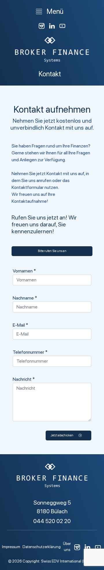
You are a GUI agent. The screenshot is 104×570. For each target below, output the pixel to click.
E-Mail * (20, 325)
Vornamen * (24, 271)
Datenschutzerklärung (42, 546)
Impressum (11, 546)
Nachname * (25, 298)
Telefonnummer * (30, 352)
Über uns (67, 546)
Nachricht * (24, 379)
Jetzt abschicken (62, 435)
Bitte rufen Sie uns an (52, 251)
